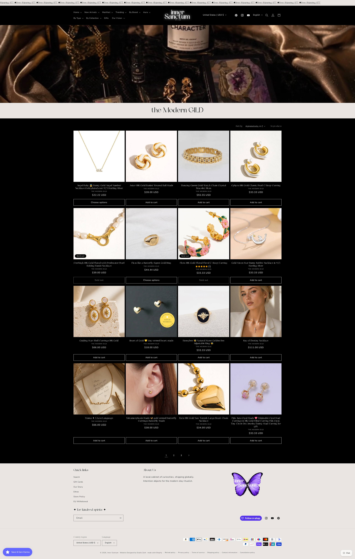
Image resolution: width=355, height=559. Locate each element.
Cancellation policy (247, 552)
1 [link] (166, 455)
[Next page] (189, 455)
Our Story (78, 486)
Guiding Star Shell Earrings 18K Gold (99, 341)
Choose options (99, 202)
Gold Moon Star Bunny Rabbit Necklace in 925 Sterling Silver (256, 264)
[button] (77, 12)
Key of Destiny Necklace (255, 341)
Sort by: (239, 126)
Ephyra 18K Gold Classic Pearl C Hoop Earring (256, 185)
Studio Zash (141, 553)
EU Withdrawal (80, 501)
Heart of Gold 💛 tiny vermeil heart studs (151, 341)
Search (76, 477)
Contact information (229, 552)
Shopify (159, 553)
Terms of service (198, 552)
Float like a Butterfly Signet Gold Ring (151, 263)
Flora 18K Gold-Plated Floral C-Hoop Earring (203, 263)
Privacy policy (183, 552)
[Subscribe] (120, 518)
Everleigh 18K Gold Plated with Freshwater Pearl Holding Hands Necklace (99, 264)
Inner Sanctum (112, 553)
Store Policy (79, 496)
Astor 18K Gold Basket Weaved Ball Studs (151, 185)
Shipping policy (213, 552)
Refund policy (170, 552)
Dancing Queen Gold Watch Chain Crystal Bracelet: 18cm (203, 186)
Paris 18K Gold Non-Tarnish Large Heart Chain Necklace (203, 419)
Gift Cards (78, 482)
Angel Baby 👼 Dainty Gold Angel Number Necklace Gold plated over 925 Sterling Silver (99, 186)
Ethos (76, 491)
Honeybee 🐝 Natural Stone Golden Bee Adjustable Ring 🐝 (203, 342)
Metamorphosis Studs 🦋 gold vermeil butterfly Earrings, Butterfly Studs (151, 419)
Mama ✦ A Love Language (99, 418)
